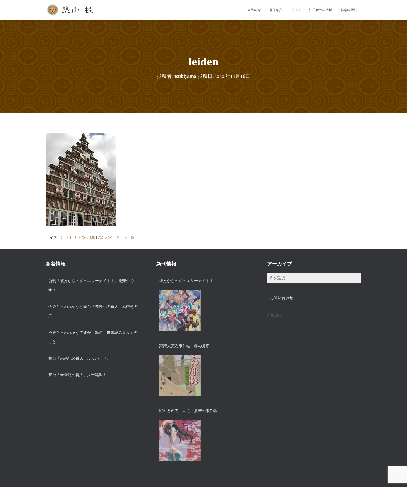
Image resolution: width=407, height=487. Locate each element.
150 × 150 (67, 237)
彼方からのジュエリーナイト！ (186, 280)
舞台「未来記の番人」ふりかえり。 (79, 358)
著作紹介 (275, 10)
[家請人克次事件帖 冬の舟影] (180, 375)
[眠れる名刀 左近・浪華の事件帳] (180, 440)
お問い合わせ (281, 297)
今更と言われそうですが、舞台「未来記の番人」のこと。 (93, 337)
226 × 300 (86, 237)
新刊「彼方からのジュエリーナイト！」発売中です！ (91, 285)
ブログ (296, 10)
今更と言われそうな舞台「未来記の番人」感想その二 (93, 311)
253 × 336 (125, 237)
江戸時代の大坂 (320, 10)
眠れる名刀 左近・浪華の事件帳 (188, 411)
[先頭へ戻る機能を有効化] (396, 476)
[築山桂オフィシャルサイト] (70, 10)
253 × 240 (106, 237)
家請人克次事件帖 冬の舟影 (184, 346)
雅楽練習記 (349, 10)
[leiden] (81, 179)
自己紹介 (254, 10)
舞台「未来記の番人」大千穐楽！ (77, 374)
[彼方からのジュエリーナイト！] (180, 310)
